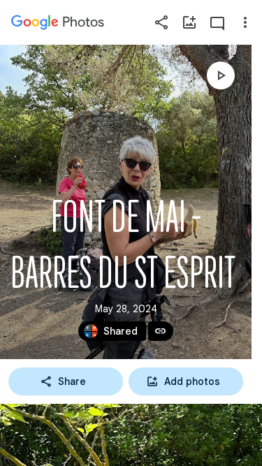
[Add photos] (189, 22)
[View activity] (217, 22)
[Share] (161, 22)
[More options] (245, 22)
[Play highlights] (221, 75)
